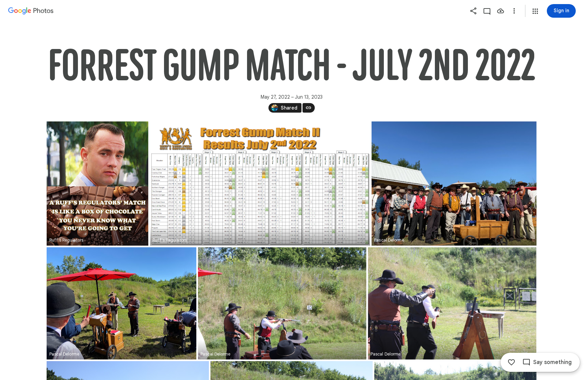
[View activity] (487, 11)
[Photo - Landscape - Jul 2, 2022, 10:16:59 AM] (282, 303)
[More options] (514, 11)
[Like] (511, 362)
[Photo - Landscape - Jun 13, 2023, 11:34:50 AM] (260, 183)
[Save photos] (500, 11)
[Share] (473, 11)
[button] (535, 11)
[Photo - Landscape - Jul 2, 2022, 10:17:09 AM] (452, 303)
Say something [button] (552, 362)
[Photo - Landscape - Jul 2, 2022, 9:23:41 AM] (453, 183)
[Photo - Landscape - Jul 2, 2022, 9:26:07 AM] (121, 303)
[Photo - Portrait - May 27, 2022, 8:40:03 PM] (97, 183)
